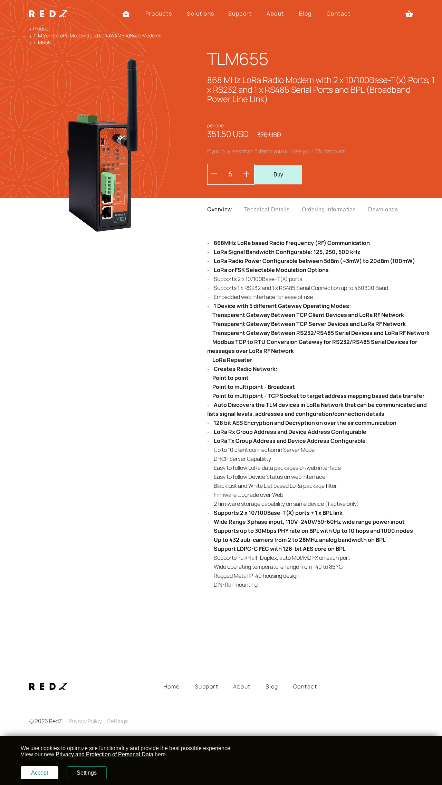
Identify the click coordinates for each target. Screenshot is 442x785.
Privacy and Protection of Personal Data (104, 754)
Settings (117, 721)
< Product (39, 28)
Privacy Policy (85, 721)
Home (171, 686)
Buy (278, 174)
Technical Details (267, 209)
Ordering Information (329, 209)
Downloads (383, 209)
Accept (39, 773)
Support (240, 13)
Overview (219, 209)
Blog (305, 13)
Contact (339, 13)
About (275, 13)
